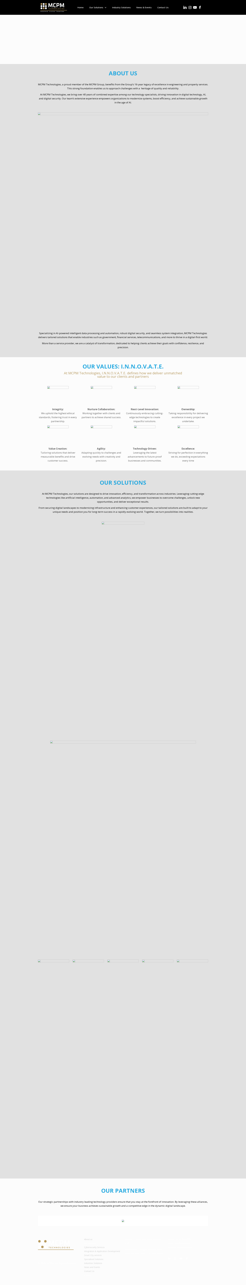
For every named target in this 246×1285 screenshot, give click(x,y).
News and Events (92, 1267)
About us (88, 1239)
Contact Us (89, 1271)
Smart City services (93, 1255)
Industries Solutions (93, 1263)
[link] (53, 1066)
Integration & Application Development (102, 1251)
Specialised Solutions (93, 1259)
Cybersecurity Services (94, 1247)
